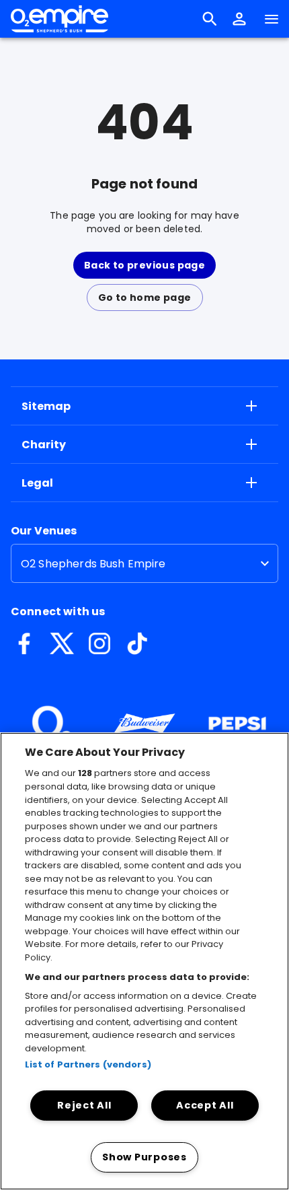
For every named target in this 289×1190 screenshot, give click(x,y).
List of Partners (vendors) (88, 1064)
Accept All (204, 1105)
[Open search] (209, 19)
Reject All (84, 1105)
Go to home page (145, 297)
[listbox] (144, 563)
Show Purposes (144, 1157)
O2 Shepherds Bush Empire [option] (93, 563)
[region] (144, 961)
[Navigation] (271, 19)
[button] (239, 19)
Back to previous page (144, 265)
